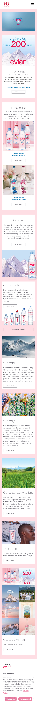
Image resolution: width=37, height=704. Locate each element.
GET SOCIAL (10, 649)
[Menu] (32, 4)
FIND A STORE (10, 560)
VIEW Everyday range (18, 329)
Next (32, 329)
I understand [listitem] (25, 699)
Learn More (18, 92)
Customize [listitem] (10, 699)
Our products (8, 673)
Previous (5, 329)
